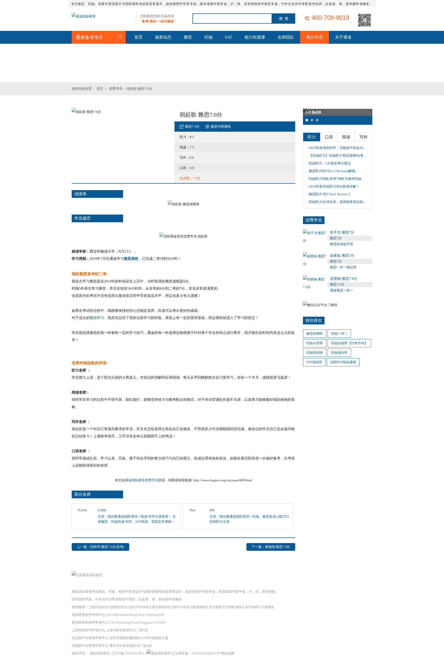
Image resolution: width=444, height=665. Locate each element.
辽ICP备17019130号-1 (128, 653)
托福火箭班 (314, 343)
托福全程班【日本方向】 (349, 343)
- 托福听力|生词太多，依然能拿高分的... (336, 202)
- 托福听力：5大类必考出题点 (329, 163)
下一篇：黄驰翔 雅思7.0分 (271, 547)
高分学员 (314, 37)
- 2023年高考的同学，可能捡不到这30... (336, 148)
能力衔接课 (255, 37)
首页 (138, 37)
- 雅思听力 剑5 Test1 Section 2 (328, 194)
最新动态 (163, 37)
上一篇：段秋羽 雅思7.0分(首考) (100, 547)
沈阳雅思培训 (118, 607)
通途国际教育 (100, 653)
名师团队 (286, 37)
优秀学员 (115, 89)
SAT (228, 37)
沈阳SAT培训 (180, 607)
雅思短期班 (314, 333)
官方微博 (215, 607)
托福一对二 (339, 333)
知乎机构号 (253, 607)
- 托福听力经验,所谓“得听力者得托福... (335, 179)
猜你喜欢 (314, 320)
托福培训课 (314, 352)
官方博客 (228, 607)
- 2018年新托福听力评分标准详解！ (333, 186)
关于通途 (343, 37)
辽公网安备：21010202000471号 (196, 653)
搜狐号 (240, 607)
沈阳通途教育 (199, 607)
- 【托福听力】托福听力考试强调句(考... (336, 155)
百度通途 (268, 607)
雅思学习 (97, 318)
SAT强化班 (314, 362)
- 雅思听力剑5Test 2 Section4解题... (332, 171)
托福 (208, 37)
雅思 (188, 37)
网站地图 (227, 653)
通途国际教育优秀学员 (141, 480)
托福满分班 (339, 352)
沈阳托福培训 (99, 607)
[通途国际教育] (84, 16)
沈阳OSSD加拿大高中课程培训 (149, 607)
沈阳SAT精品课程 (343, 362)
